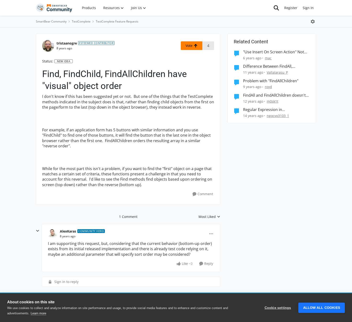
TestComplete (81, 21)
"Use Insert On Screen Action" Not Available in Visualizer (273, 52)
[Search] (276, 8)
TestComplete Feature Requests (117, 21)
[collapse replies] (37, 231)
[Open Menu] (312, 21)
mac (268, 58)
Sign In (308, 8)
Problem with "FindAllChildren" (270, 80)
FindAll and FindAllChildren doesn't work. (274, 95)
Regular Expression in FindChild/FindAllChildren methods (274, 109)
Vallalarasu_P (277, 72)
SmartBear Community (51, 21)
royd (268, 86)
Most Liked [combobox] (209, 216)
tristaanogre (67, 43)
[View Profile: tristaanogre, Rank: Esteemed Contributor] (48, 46)
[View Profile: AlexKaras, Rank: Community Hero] (52, 234)
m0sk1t (272, 101)
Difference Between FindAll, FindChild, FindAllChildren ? (267, 66)
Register (290, 8)
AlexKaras (68, 231)
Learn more (38, 313)
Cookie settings (278, 308)
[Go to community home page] (54, 8)
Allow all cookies (321, 308)
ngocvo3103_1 (278, 115)
